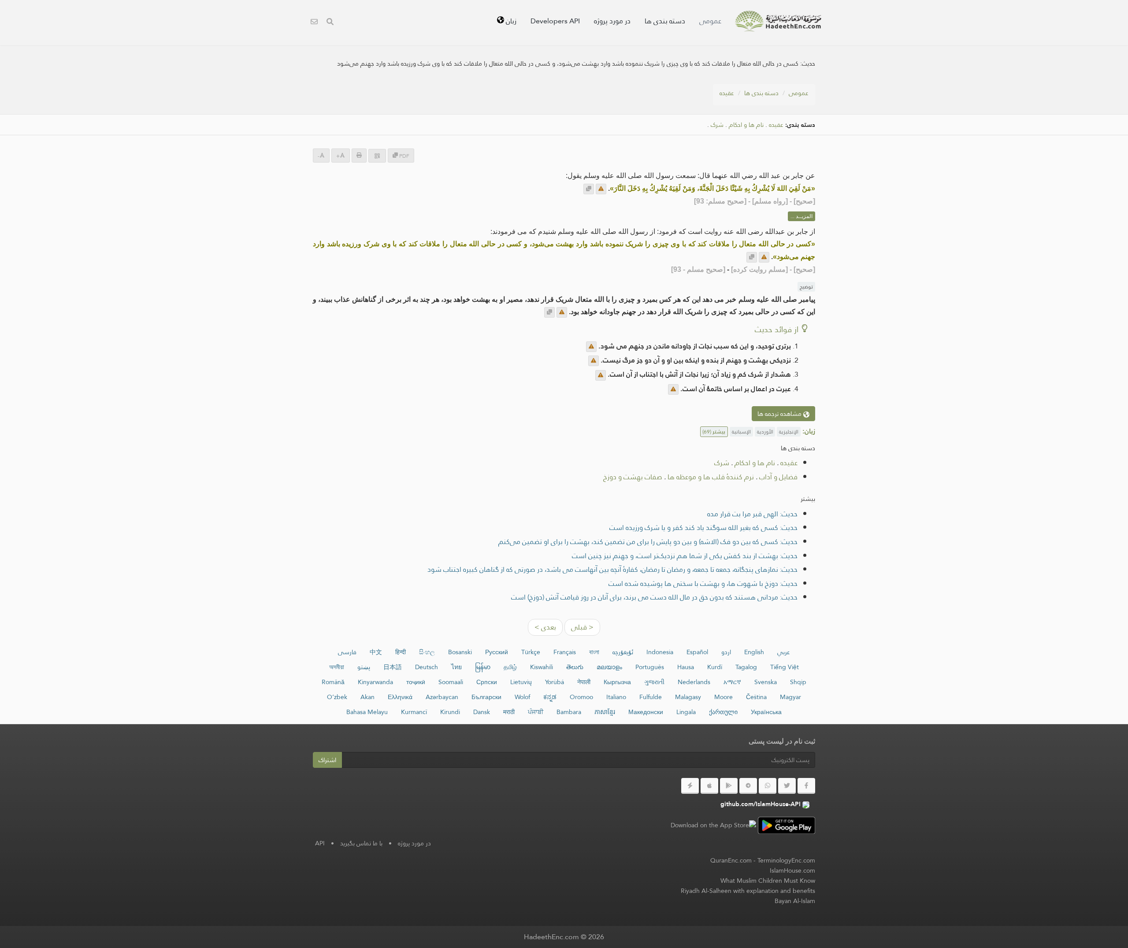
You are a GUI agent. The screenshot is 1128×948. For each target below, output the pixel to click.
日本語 (392, 667)
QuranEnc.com (731, 860)
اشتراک (327, 760)
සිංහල (427, 652)
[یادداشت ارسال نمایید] (601, 189)
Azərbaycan (442, 697)
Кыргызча (617, 682)
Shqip (798, 682)
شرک (717, 124)
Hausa (685, 667)
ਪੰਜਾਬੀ (535, 712)
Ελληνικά (400, 697)
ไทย (456, 667)
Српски (486, 682)
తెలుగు (574, 667)
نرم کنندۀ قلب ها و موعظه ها (711, 476)
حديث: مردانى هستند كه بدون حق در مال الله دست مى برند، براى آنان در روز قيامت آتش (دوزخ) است (654, 597)
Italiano (616, 697)
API (320, 843)
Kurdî (714, 667)
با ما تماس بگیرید (361, 843)
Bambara (569, 712)
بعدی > (545, 627)
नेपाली (583, 682)
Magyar (790, 697)
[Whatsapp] (767, 786)
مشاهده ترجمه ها (780, 413)
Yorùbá (554, 682)
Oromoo (581, 697)
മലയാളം (609, 667)
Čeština (756, 697)
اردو (726, 652)
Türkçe (530, 652)
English (754, 652)
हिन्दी (400, 652)
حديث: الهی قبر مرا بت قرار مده (752, 513)
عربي (783, 652)
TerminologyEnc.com (786, 860)
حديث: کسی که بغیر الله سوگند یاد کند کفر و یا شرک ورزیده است (703, 527)
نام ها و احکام (746, 124)
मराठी (509, 712)
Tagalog (746, 667)
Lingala (686, 712)
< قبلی (582, 627)
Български (486, 697)
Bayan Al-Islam (795, 901)
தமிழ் (510, 667)
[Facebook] (806, 786)
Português (649, 667)
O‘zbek (337, 697)
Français (564, 652)
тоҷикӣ (415, 682)
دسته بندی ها (665, 21)
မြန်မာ (482, 667)
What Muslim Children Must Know (767, 880)
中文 (376, 652)
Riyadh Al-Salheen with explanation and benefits (748, 890)
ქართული (723, 712)
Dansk (481, 712)
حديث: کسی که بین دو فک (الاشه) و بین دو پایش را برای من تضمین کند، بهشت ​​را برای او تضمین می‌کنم (648, 541)
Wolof (522, 697)
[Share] (377, 156)
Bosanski (460, 652)
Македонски (645, 712)
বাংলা (594, 652)
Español (697, 652)
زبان (510, 21)
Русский (496, 652)
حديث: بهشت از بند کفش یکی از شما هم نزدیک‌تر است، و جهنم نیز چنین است (685, 555)
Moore (723, 697)
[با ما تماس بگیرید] (314, 22)
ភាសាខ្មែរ (604, 712)
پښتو (363, 667)
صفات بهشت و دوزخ (632, 476)
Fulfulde (650, 697)
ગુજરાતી (654, 682)
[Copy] (588, 189)
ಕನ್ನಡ (550, 697)
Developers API (555, 21)
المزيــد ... (801, 216)
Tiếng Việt (784, 667)
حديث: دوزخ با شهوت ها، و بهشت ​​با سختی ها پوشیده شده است (703, 583)
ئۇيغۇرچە (622, 652)
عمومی (710, 21)
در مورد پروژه (612, 21)
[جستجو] (330, 22)
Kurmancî (414, 712)
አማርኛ (732, 682)
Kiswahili (541, 667)
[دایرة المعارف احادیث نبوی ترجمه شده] (778, 21)
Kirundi (450, 712)
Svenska (765, 682)
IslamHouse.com (792, 870)
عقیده (727, 93)
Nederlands (694, 682)
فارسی (347, 652)
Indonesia (659, 652)
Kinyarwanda (375, 682)
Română (333, 682)
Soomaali (450, 682)
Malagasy (688, 697)
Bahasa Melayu (367, 712)
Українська (766, 712)
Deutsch (426, 667)
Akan (367, 697)
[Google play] (729, 786)
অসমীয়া (336, 667)
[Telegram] (748, 786)
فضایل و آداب (778, 476)
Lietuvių (521, 682)
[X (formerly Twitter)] (787, 786)
